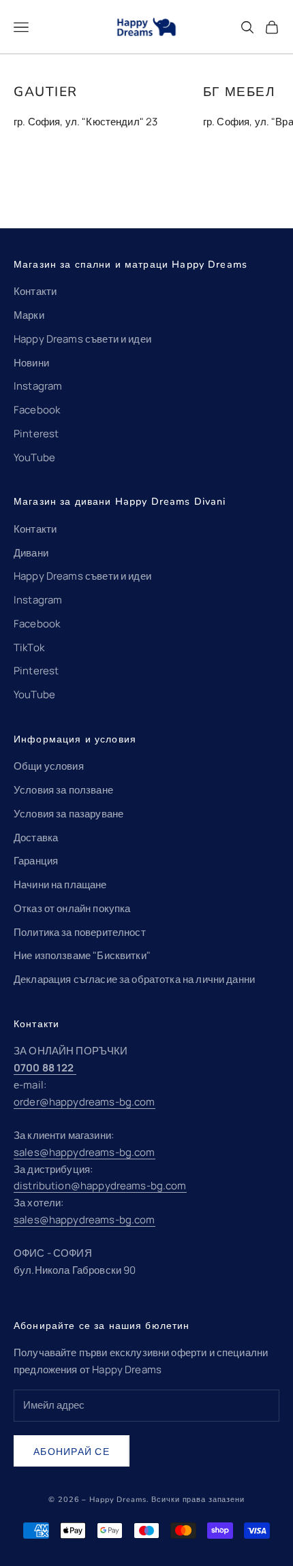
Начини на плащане (60, 884)
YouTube (34, 457)
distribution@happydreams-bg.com (100, 1185)
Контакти (35, 291)
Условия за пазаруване (68, 814)
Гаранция (36, 861)
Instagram (38, 386)
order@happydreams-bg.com (84, 1102)
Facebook (37, 410)
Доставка (36, 837)
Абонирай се (71, 1451)
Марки (29, 315)
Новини (31, 363)
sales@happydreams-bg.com (84, 1152)
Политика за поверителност (80, 932)
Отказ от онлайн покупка (72, 908)
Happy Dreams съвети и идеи (82, 339)
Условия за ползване (63, 790)
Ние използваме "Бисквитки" (82, 955)
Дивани (31, 553)
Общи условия (49, 766)
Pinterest (36, 433)
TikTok (29, 647)
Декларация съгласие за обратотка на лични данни (134, 979)
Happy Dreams (117, 1499)
